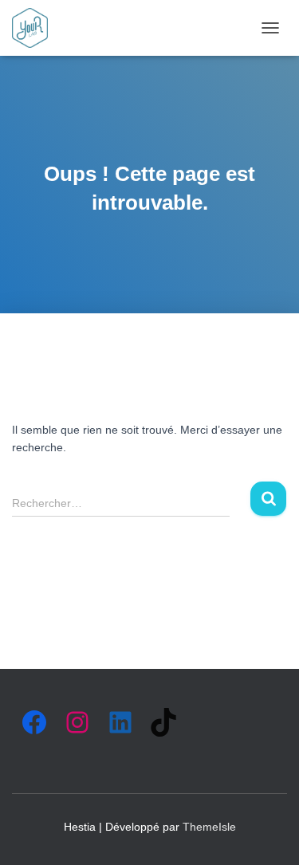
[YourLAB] (36, 28)
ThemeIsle (209, 826)
